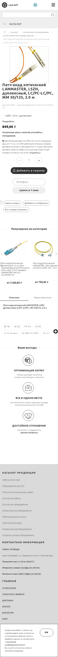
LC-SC (38, 326)
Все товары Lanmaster (16, 209)
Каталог (14, 32)
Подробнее (8, 121)
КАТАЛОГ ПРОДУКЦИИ (19, 472)
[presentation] (2, 254)
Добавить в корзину (31, 170)
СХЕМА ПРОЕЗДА (11, 549)
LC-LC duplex (10, 333)
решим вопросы (29, 432)
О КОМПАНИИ (9, 588)
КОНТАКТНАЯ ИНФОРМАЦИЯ (23, 542)
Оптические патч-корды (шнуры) (18, 36)
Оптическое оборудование (36, 32)
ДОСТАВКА (7, 600)
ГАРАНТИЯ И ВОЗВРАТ (13, 594)
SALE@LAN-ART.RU (30, 568)
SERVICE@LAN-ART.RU (30, 574)
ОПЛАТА (6, 606)
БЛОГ (5, 619)
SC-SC (7, 326)
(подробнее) (35, 153)
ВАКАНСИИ (8, 613)
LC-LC (17, 326)
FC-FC (28, 326)
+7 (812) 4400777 (26, 562)
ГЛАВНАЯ (9, 581)
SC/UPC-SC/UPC (30, 333)
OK (46, 632)
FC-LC (46, 333)
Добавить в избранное (36, 203)
